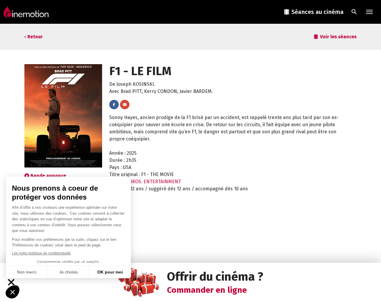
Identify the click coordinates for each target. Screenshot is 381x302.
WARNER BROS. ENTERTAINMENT (145, 181)
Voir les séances (338, 36)
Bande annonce (48, 175)
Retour (35, 36)
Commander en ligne (207, 290)
